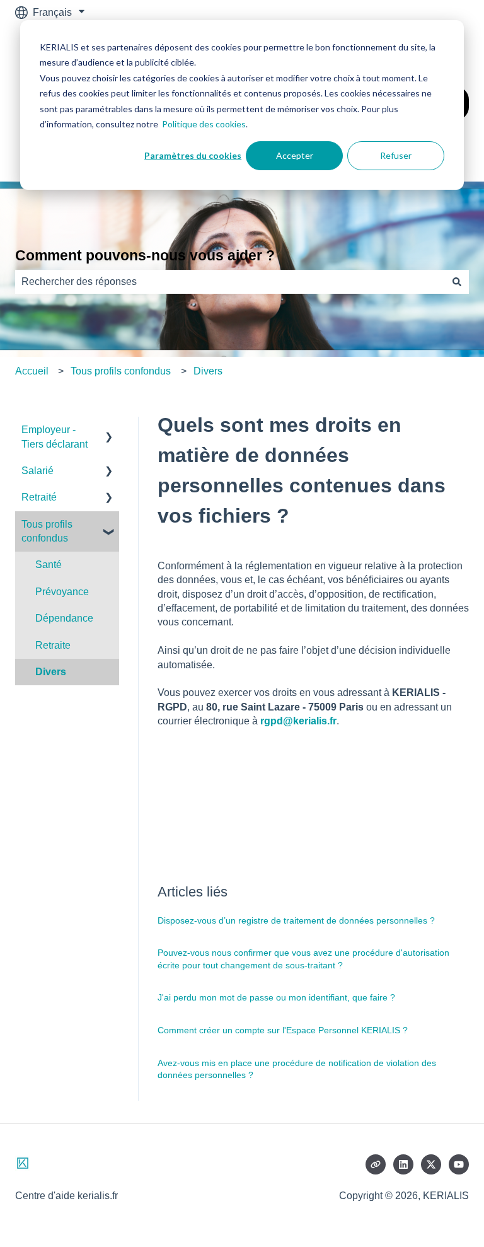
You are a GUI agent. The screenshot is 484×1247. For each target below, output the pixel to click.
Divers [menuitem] (50, 671)
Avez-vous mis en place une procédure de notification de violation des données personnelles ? (297, 1069)
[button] (109, 431)
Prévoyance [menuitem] (62, 591)
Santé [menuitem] (48, 564)
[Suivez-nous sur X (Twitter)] (431, 1164)
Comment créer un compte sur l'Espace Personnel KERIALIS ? (283, 1030)
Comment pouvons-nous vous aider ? (145, 255)
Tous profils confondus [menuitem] (46, 531)
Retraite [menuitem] (53, 645)
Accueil (32, 371)
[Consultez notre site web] (376, 1164)
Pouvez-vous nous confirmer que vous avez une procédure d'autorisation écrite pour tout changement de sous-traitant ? (303, 959)
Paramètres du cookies (192, 155)
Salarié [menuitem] (37, 470)
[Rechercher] (457, 282)
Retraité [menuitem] (39, 497)
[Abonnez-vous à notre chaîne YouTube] (459, 1164)
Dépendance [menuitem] (64, 618)
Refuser (396, 155)
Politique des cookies (204, 124)
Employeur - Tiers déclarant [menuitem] (54, 436)
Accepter (294, 155)
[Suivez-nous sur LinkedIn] (403, 1164)
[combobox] (230, 282)
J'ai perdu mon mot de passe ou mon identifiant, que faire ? (276, 997)
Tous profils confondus (121, 371)
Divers (207, 371)
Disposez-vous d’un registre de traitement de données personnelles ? (296, 920)
